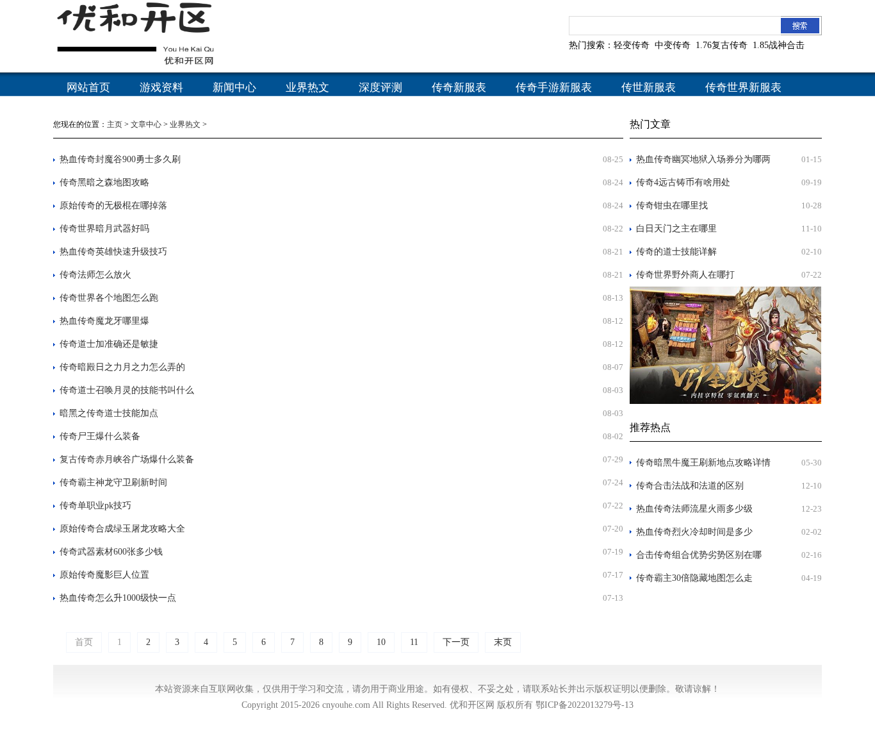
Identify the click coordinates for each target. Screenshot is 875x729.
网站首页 (88, 87)
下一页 (456, 642)
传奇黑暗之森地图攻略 (104, 182)
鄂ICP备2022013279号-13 (585, 705)
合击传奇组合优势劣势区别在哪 (699, 555)
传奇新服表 (459, 87)
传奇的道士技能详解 (676, 251)
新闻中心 (234, 87)
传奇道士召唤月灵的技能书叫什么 (127, 390)
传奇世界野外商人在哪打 (685, 275)
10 (381, 642)
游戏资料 (161, 87)
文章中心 (146, 124)
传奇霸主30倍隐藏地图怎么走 (694, 578)
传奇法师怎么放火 (95, 275)
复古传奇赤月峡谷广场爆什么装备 (127, 459)
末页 (503, 642)
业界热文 (307, 87)
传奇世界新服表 (743, 87)
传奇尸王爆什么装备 (100, 436)
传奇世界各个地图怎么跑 (109, 298)
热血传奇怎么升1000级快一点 (118, 598)
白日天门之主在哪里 (676, 228)
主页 (114, 124)
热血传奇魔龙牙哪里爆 (104, 321)
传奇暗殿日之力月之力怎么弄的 (122, 367)
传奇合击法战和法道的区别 (690, 485)
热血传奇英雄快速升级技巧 (113, 251)
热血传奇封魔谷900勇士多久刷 (120, 159)
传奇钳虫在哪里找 (672, 205)
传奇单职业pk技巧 (95, 505)
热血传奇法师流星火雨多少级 (694, 509)
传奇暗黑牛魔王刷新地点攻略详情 (703, 462)
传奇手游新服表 (554, 87)
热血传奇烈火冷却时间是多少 (694, 532)
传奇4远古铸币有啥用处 (683, 182)
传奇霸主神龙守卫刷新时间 (113, 482)
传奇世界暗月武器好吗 (104, 228)
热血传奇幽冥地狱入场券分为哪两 (703, 159)
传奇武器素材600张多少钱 (111, 552)
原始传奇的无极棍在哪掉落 (113, 205)
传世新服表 (648, 87)
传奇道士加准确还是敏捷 (109, 344)
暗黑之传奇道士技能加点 (109, 413)
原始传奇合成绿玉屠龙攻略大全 (122, 528)
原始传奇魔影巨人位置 (104, 575)
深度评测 (380, 87)
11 (414, 642)
